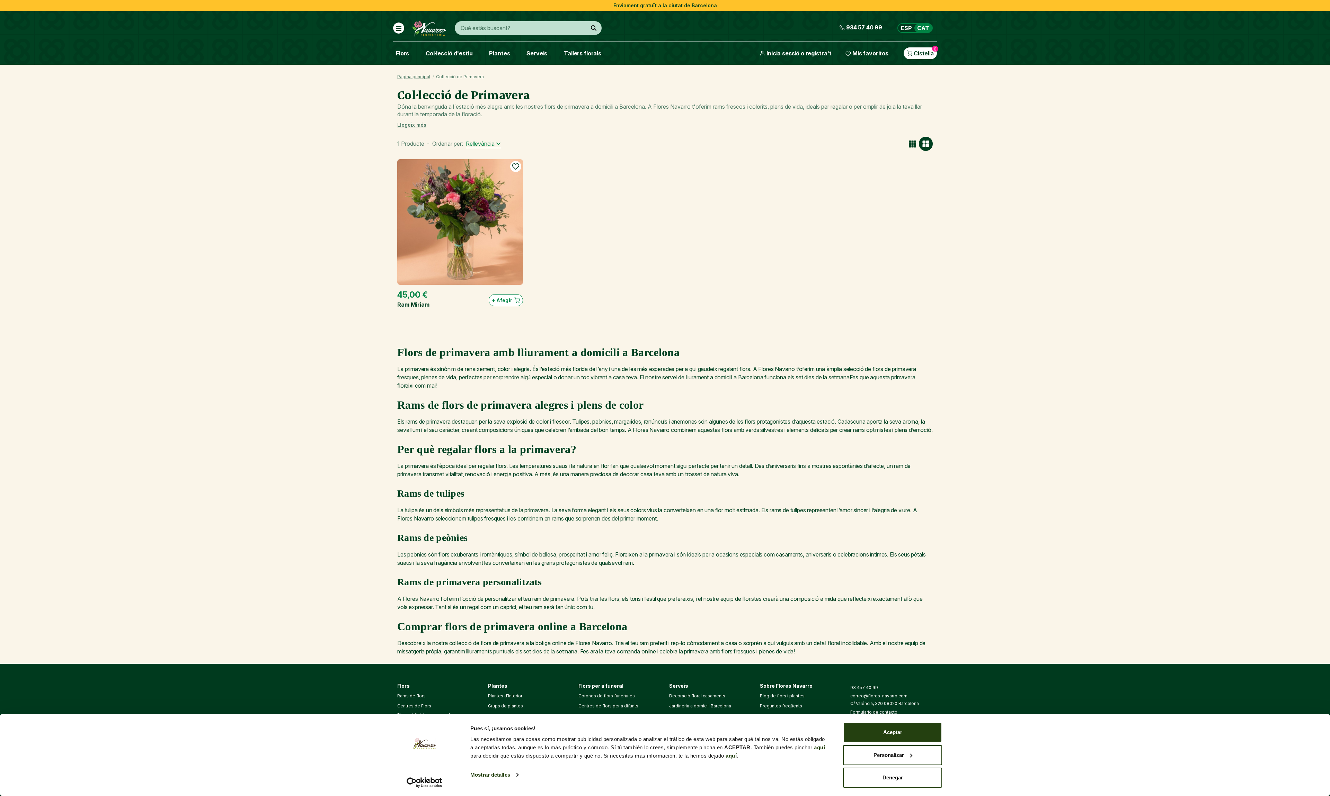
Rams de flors (411, 695)
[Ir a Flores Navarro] (429, 27)
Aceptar (892, 732)
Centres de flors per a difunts (608, 705)
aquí (819, 747)
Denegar (893, 777)
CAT (923, 28)
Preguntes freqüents (781, 705)
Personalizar (889, 755)
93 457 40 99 (864, 687)
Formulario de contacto (873, 712)
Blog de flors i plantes (782, 695)
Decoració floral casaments (697, 695)
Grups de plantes (505, 705)
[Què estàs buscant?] (593, 28)
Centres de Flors (414, 705)
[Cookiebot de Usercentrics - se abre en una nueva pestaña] (424, 782)
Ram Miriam (413, 304)
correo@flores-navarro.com (878, 695)
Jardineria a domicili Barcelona (700, 705)
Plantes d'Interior (505, 695)
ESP (906, 28)
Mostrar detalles (490, 775)
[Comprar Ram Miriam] (460, 222)
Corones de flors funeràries (606, 695)
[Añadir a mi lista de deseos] (515, 166)
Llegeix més (411, 125)
